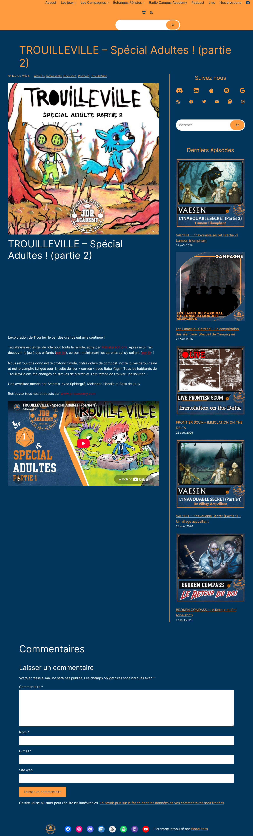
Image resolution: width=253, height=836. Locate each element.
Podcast (83, 76)
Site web (26, 770)
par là (146, 353)
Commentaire (31, 687)
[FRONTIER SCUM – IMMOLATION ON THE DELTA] (210, 381)
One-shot (69, 76)
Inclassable (54, 76)
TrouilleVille (99, 76)
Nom (24, 732)
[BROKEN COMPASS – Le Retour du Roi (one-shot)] (210, 568)
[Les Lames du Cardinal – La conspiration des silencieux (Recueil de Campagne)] (210, 287)
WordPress (199, 829)
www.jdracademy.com (78, 394)
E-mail (25, 751)
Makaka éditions (114, 347)
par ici (61, 353)
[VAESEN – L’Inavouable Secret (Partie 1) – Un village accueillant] (210, 474)
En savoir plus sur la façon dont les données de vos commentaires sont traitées (162, 803)
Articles (39, 76)
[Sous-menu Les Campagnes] (108, 3)
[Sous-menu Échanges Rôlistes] (143, 3)
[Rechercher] (172, 24)
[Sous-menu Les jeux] (75, 3)
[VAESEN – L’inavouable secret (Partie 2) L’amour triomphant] (210, 193)
